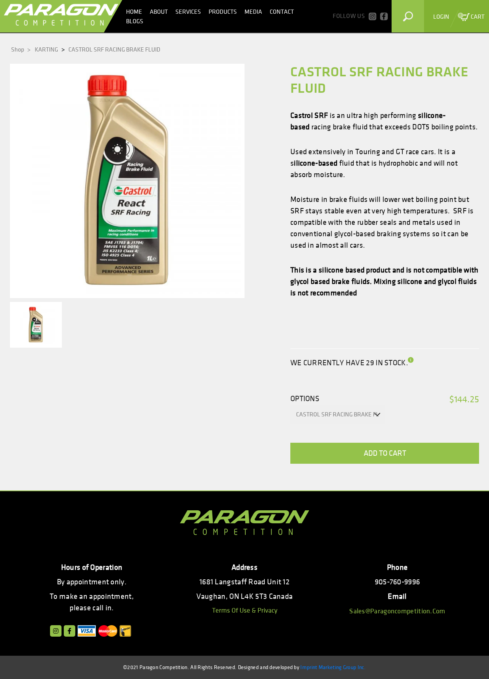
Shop (21, 49)
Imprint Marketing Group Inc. (333, 667)
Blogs (134, 21)
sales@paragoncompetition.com (397, 611)
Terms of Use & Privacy (244, 610)
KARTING (46, 49)
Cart (472, 16)
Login (441, 16)
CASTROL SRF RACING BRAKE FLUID (114, 49)
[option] (127, 181)
